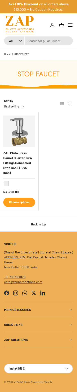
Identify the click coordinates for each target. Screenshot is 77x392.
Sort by (8, 101)
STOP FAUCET (21, 53)
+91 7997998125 (14, 277)
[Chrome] (6, 183)
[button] (61, 25)
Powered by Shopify (41, 381)
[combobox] (38, 40)
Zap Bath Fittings (21, 381)
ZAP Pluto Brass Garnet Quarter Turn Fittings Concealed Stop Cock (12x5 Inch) (17, 163)
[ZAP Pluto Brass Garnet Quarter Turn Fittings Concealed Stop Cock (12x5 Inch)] (19, 131)
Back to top (38, 224)
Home (7, 53)
